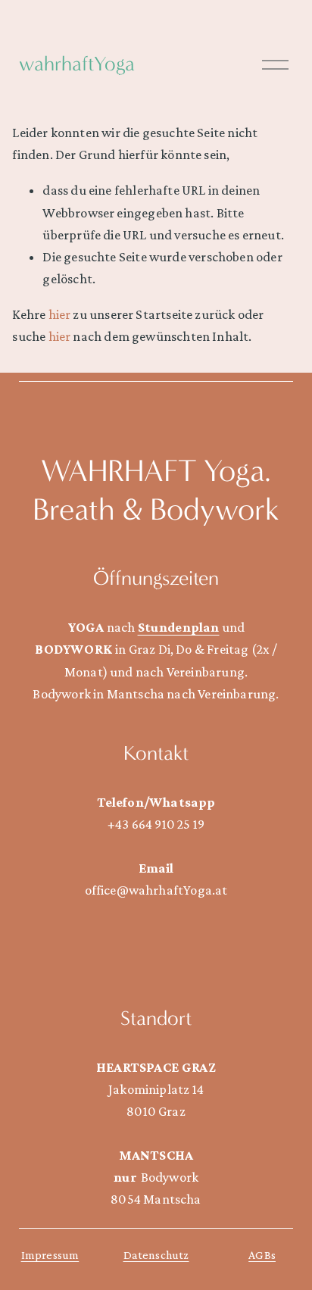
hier (59, 314)
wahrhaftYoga (77, 64)
